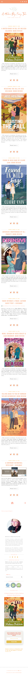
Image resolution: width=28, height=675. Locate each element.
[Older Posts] (25, 503)
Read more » (14, 73)
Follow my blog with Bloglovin (7, 511)
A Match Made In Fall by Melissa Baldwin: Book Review (13, 29)
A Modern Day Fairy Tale (12, 670)
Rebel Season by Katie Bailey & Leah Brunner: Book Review (14, 334)
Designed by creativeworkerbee (14, 672)
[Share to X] (10, 80)
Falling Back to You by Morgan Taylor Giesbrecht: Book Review (14, 395)
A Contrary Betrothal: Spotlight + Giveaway (14, 464)
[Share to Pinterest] (17, 80)
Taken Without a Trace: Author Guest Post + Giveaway (14, 302)
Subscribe (14, 641)
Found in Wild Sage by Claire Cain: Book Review (14, 161)
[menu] (2, 1)
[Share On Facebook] (14, 80)
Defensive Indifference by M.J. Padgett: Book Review (14, 233)
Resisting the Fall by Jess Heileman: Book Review (14, 89)
